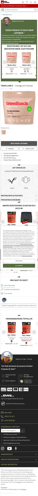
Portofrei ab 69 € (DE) (10, 153)
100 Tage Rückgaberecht (11, 156)
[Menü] (3, 9)
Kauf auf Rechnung (9, 158)
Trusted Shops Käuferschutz (12, 160)
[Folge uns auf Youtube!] (11, 449)
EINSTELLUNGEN (19, 260)
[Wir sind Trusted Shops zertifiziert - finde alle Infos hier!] (22, 381)
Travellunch (7, 85)
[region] (19, 248)
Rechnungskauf (10, 381)
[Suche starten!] (35, 9)
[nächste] (33, 62)
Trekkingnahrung (6, 14)
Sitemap (24, 489)
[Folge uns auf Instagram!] (4, 449)
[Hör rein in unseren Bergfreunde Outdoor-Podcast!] (17, 449)
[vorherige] (5, 62)
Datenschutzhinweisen (27, 256)
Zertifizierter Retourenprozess (15, 404)
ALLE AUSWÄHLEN (19, 265)
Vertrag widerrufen (9, 464)
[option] (19, 108)
